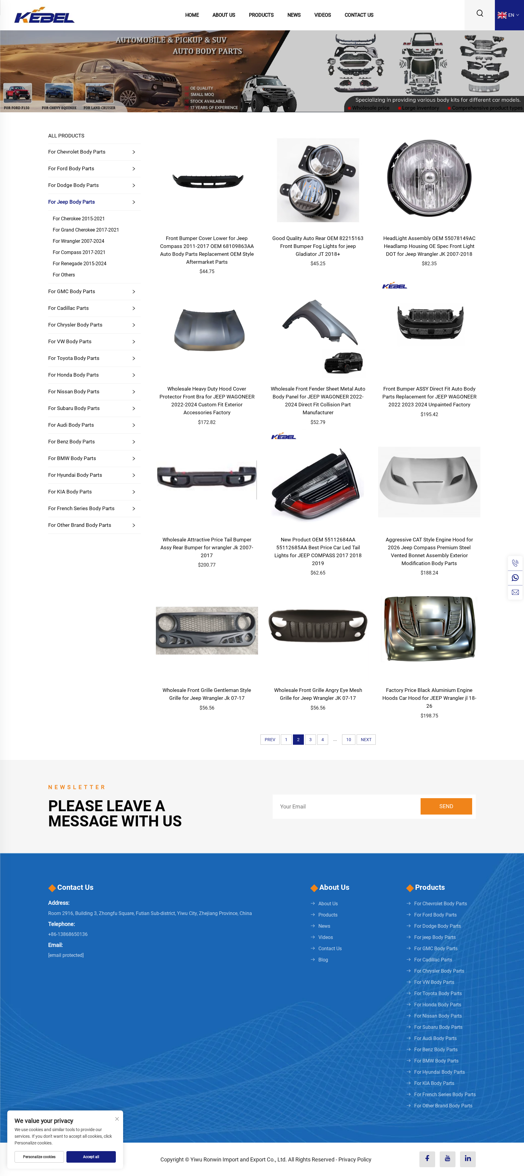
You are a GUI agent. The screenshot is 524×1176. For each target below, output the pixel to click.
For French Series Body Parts (81, 508)
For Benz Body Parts (71, 442)
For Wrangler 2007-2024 (78, 241)
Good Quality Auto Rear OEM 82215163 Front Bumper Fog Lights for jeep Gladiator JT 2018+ (318, 246)
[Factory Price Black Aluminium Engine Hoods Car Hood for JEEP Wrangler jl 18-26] (429, 630)
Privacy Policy (354, 1159)
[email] (515, 592)
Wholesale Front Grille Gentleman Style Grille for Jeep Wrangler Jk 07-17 (207, 694)
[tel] (515, 563)
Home (192, 15)
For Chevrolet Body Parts (77, 152)
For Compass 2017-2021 (79, 252)
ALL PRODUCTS (66, 136)
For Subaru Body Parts (74, 408)
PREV (270, 739)
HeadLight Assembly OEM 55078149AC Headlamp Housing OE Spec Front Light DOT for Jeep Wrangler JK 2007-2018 (429, 246)
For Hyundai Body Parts (75, 475)
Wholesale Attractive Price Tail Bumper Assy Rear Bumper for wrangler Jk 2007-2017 (206, 547)
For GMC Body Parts (71, 291)
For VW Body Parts (70, 341)
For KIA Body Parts (70, 492)
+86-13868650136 (68, 934)
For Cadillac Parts (68, 308)
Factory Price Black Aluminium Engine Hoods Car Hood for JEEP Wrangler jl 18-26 (429, 698)
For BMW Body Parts (72, 458)
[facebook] (427, 1159)
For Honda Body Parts (73, 375)
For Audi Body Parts (71, 425)
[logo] (44, 15)
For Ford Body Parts (71, 168)
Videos (322, 15)
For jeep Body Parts (71, 202)
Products (261, 15)
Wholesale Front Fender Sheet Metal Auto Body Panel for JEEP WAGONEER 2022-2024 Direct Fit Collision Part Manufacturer (318, 400)
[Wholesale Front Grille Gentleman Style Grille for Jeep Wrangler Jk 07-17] (207, 630)
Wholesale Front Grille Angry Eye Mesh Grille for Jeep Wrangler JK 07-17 (318, 694)
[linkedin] (468, 1159)
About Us (224, 15)
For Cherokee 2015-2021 (79, 219)
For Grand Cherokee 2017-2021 (86, 230)
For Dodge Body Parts (73, 185)
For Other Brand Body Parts (79, 525)
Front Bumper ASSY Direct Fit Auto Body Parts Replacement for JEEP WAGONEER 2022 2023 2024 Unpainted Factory (429, 397)
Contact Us (359, 15)
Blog (323, 960)
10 (348, 739)
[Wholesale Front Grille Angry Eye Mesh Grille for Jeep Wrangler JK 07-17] (318, 630)
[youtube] (447, 1159)
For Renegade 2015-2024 (79, 263)
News (294, 15)
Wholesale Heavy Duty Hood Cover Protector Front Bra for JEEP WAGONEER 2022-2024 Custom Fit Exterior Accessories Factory (207, 400)
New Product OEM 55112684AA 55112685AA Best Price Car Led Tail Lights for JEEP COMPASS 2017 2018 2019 (318, 551)
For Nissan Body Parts (73, 391)
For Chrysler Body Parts (75, 325)
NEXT (366, 739)
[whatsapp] (515, 578)
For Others (64, 275)
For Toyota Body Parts (73, 358)
